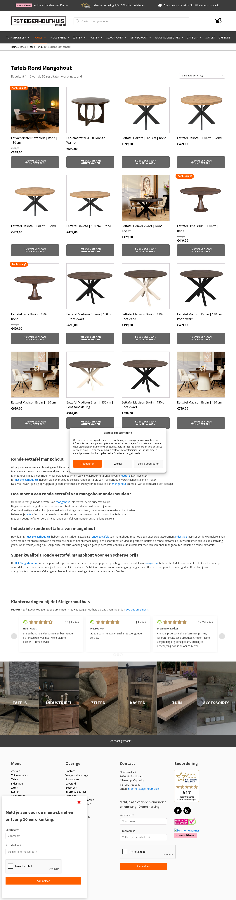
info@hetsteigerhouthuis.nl (143, 788)
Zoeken (15, 771)
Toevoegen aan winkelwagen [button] (35, 162)
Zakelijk (192, 37)
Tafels (38, 37)
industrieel (181, 536)
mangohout (119, 483)
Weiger (118, 463)
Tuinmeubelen (16, 37)
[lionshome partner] (186, 830)
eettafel (126, 475)
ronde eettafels (100, 536)
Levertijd (70, 783)
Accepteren (87, 463)
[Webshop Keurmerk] (185, 821)
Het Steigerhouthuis (27, 479)
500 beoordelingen (137, 609)
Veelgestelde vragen (77, 775)
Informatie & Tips (75, 791)
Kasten (94, 37)
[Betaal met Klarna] (185, 835)
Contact (70, 771)
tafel (28, 514)
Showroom (72, 779)
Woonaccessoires (167, 37)
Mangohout (139, 37)
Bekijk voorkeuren (148, 463)
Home (14, 46)
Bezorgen (71, 787)
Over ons (70, 796)
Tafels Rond (35, 46)
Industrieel (58, 37)
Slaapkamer (114, 37)
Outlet (210, 37)
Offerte (224, 37)
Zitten (77, 37)
